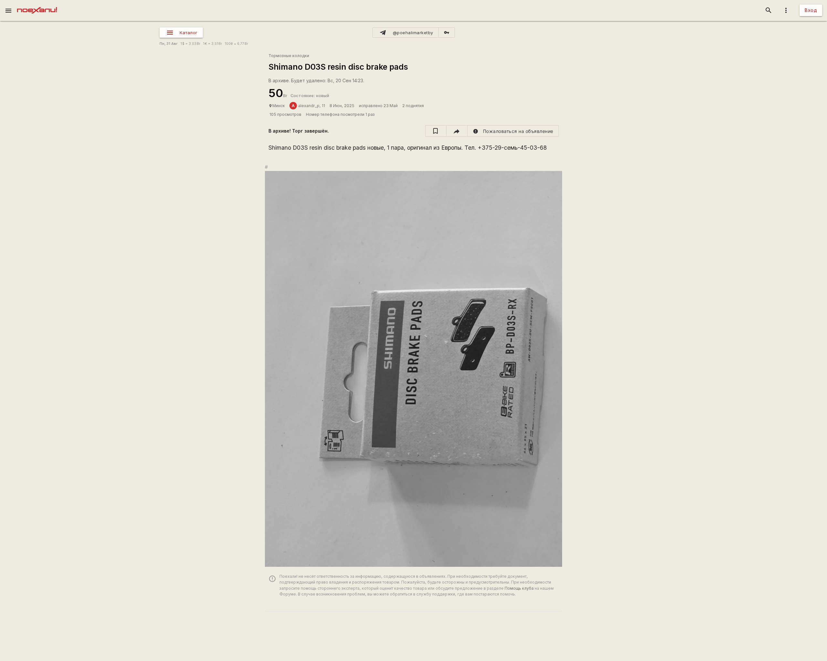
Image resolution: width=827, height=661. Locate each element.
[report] (513, 131)
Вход (811, 10)
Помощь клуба (519, 588)
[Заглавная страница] (37, 4)
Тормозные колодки (288, 55)
